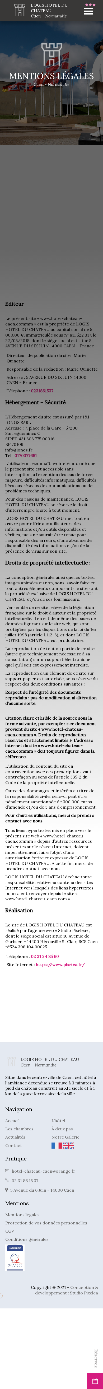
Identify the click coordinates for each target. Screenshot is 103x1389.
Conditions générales (27, 1239)
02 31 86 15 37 (25, 1180)
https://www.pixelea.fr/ (60, 964)
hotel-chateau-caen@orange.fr (43, 1171)
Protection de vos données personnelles (46, 1222)
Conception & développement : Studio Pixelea (66, 1290)
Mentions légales (22, 1214)
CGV (9, 1231)
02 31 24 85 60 (45, 956)
